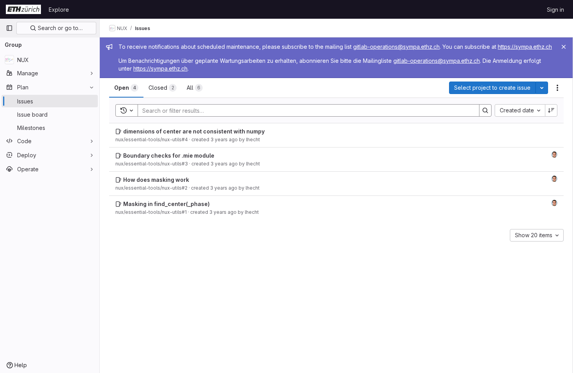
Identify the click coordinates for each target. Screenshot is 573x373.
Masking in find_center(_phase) (166, 204)
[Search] (485, 110)
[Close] (563, 47)
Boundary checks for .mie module (168, 155)
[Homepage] (23, 9)
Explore (59, 9)
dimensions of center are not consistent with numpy (194, 131)
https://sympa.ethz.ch (525, 46)
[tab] (126, 88)
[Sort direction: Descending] (551, 110)
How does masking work (156, 179)
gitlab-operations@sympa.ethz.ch (396, 46)
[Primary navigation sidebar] (9, 28)
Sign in (555, 9)
